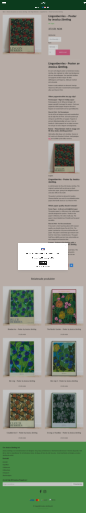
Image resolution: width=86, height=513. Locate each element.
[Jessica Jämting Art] (43, 3)
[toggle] (5, 4)
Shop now (43, 263)
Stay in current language (43, 266)
